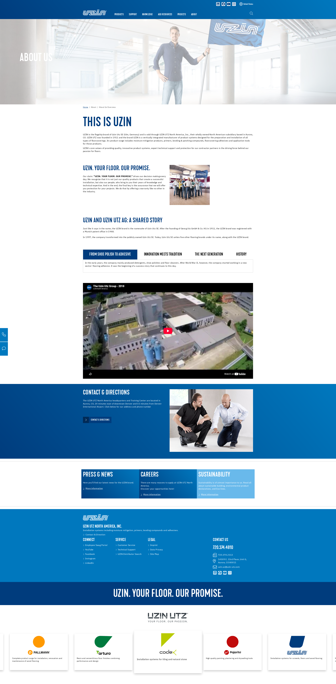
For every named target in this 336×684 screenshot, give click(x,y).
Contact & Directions (100, 420)
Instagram (90, 559)
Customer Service (126, 545)
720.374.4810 (223, 547)
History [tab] (241, 255)
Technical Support (127, 550)
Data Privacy (156, 550)
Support (133, 14)
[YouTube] (229, 4)
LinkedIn (89, 563)
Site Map (154, 554)
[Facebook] (223, 4)
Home (85, 107)
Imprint (154, 545)
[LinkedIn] (218, 4)
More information (94, 489)
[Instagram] (234, 4)
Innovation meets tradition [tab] (163, 255)
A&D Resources (165, 14)
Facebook (90, 554)
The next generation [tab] (209, 255)
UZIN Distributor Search (130, 554)
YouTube (89, 550)
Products (119, 14)
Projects (181, 14)
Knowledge (147, 14)
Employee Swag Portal (96, 545)
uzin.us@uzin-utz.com (229, 567)
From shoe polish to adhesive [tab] (110, 255)
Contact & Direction (95, 535)
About (194, 14)
